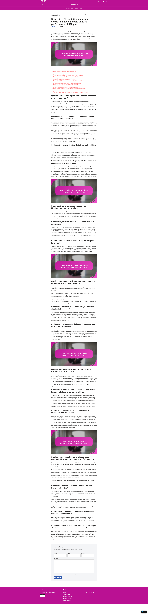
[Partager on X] (101, 1)
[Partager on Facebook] (98, 1)
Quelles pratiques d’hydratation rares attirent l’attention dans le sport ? (65, 84)
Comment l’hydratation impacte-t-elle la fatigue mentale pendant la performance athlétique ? (68, 72)
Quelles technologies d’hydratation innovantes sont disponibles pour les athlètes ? (67, 87)
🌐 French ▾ (144, 611)
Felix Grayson (54, 26)
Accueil (43, 4)
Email (68, 553)
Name (55, 553)
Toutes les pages (66, 594)
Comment (56, 558)
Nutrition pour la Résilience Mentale (60, 14)
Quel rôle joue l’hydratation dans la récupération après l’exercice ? (64, 79)
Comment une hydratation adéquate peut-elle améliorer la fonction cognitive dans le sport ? (68, 75)
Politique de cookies (67, 596)
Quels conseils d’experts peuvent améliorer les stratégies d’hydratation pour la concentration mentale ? (70, 92)
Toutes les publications (101, 4)
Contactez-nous (69, 8)
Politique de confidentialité (68, 598)
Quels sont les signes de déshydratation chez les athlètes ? (63, 74)
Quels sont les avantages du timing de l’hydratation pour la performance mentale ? (67, 83)
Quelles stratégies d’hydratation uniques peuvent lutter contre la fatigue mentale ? (67, 80)
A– (44, 1)
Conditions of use (67, 600)
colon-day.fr (74, 4)
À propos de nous (78, 8)
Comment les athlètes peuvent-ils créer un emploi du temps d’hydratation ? (65, 89)
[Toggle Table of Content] (86, 70)
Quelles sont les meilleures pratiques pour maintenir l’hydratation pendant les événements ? (69, 88)
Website (83, 553)
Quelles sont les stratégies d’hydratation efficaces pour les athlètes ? (64, 71)
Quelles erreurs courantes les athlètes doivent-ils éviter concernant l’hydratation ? (66, 91)
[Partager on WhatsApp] (106, 1)
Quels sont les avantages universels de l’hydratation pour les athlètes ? (65, 76)
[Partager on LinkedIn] (104, 1)
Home (52, 14)
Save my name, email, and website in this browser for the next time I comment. (70, 574)
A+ (42, 1)
